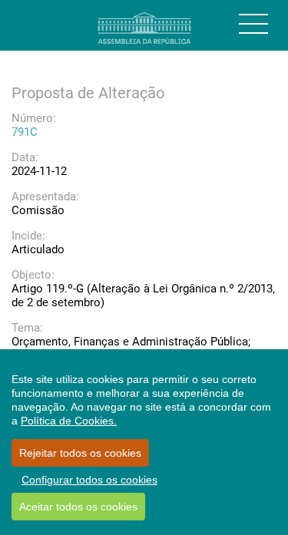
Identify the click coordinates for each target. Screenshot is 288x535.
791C (25, 132)
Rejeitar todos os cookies (80, 453)
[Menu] (253, 23)
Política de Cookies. (69, 420)
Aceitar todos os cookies (78, 506)
